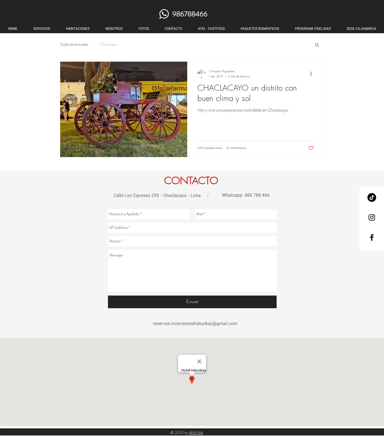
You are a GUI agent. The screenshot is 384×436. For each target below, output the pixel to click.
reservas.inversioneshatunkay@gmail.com (195, 323)
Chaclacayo (108, 44)
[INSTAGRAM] (371, 217)
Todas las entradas (74, 44)
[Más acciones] (313, 73)
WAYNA (196, 432)
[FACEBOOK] (371, 237)
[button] (317, 45)
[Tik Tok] (371, 197)
